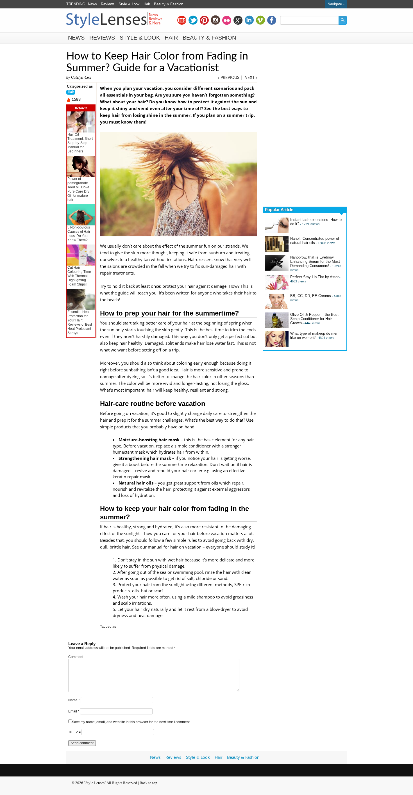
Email (73, 711)
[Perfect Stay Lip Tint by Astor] (277, 289)
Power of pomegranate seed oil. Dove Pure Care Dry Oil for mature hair (78, 189)
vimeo (260, 20)
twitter (193, 20)
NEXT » (250, 78)
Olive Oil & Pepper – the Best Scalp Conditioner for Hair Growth (314, 318)
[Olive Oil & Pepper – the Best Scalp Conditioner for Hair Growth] (277, 327)
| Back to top (147, 783)
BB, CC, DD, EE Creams (310, 296)
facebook (271, 20)
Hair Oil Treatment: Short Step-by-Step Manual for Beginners (80, 142)
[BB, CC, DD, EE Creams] (277, 308)
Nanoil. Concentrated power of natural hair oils (314, 240)
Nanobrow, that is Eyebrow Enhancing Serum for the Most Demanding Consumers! (315, 261)
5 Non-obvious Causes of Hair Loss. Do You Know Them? (78, 233)
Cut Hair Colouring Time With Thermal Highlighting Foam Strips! (79, 276)
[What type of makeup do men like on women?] (277, 345)
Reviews (108, 4)
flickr (227, 20)
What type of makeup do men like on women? (314, 335)
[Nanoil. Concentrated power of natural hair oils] (277, 250)
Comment (75, 657)
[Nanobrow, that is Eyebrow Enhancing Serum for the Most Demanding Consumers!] (277, 269)
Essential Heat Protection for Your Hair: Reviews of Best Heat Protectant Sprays (79, 322)
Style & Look (129, 4)
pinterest (204, 20)
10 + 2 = (74, 732)
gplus (238, 20)
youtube (182, 20)
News (92, 4)
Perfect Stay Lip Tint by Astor (314, 277)
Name (74, 700)
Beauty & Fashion (168, 4)
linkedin (249, 20)
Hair (147, 4)
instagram (215, 20)
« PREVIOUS (228, 78)
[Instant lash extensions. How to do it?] (277, 232)
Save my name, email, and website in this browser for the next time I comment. (131, 722)
